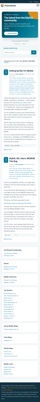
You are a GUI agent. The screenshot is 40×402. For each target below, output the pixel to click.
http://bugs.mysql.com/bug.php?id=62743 (17, 203)
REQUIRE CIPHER (19, 88)
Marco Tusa (8, 300)
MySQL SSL (30, 80)
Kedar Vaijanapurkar (10, 302)
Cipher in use (18, 170)
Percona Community (11, 356)
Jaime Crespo (9, 313)
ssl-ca (33, 176)
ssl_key (29, 94)
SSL (16, 168)
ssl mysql (17, 92)
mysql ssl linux (19, 86)
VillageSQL (8, 340)
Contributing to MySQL (10, 253)
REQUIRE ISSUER (29, 88)
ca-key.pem (12, 84)
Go (34, 52)
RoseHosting (8, 318)
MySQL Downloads (9, 367)
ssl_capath (12, 94)
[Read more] (8, 149)
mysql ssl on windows (15, 174)
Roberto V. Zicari (9, 316)
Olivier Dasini (8, 304)
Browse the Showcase (10, 280)
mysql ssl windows (28, 86)
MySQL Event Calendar (10, 266)
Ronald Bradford (10, 293)
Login (30, 1)
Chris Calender (19, 74)
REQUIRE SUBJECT (14, 90)
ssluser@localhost (25, 92)
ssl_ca (33, 92)
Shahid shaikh (9, 307)
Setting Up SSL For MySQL (21, 71)
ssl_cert (18, 94)
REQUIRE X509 (24, 90)
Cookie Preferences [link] (6, 390)
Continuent (8, 354)
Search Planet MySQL (10, 48)
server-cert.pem (21, 82)
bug (14, 168)
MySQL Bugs (7, 371)
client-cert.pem (13, 80)
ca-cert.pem (29, 78)
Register (36, 1)
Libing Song (8, 298)
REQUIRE (11, 88)
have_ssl (11, 86)
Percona (7, 351)
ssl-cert (11, 178)
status (14, 78)
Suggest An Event (9, 269)
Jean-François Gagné (11, 295)
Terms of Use (32, 388)
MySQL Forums (8, 374)
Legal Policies (11, 388)
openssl (19, 78)
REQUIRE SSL (13, 82)
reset (6, 62)
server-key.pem (31, 82)
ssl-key (16, 178)
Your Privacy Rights (21, 388)
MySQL (24, 78)
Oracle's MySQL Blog (11, 329)
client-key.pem (22, 80)
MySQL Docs (7, 369)
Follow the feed (12, 33)
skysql (20, 168)
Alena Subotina (9, 309)
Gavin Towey (8, 311)
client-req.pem (20, 84)
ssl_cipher (23, 94)
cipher (24, 168)
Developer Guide (9, 255)
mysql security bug (20, 172)
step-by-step (21, 103)
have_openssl (29, 84)
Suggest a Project (9, 282)
